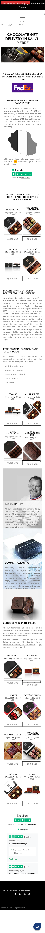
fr (12, 25)
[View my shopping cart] (2, 25)
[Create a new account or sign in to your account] (44, 14)
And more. (10, 382)
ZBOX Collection (12, 378)
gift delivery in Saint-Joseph (22, 645)
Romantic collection (14, 370)
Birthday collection (14, 366)
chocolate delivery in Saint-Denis (19, 644)
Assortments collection (16, 374)
